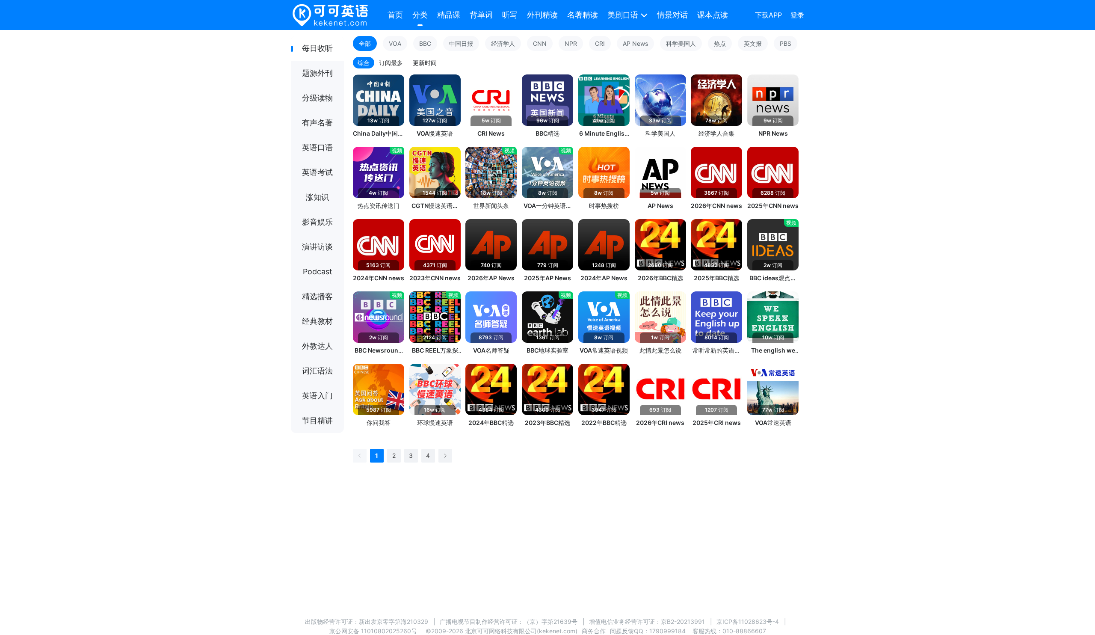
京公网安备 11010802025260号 (373, 631)
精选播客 (317, 296)
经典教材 (317, 321)
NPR (571, 43)
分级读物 (317, 97)
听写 (510, 14)
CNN (540, 43)
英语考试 (317, 172)
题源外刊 (317, 72)
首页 (395, 14)
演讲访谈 (317, 246)
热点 (720, 43)
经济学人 (503, 43)
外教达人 (317, 345)
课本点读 (712, 14)
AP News (635, 43)
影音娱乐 (317, 221)
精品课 (448, 14)
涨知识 (317, 197)
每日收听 (317, 48)
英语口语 (317, 147)
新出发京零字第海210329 (393, 621)
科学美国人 (681, 43)
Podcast (317, 271)
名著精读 (582, 14)
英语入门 (317, 395)
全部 (365, 43)
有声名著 (317, 122)
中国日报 (461, 43)
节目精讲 (317, 420)
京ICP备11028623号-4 (747, 621)
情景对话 (672, 14)
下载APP (768, 15)
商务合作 (594, 631)
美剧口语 (622, 14)
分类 (420, 14)
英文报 (753, 43)
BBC (425, 43)
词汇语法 (317, 370)
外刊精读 (542, 14)
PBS (785, 43)
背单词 (481, 14)
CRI (600, 43)
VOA (395, 43)
